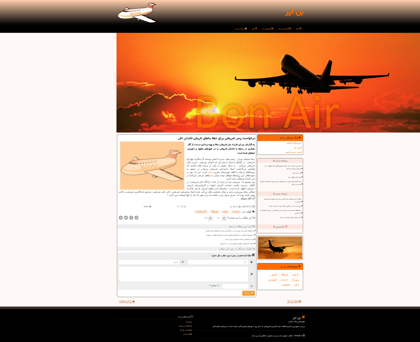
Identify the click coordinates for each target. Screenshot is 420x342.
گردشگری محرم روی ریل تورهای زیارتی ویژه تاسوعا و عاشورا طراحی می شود (280, 183)
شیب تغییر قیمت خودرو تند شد (290, 217)
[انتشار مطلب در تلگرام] (136, 217)
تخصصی (285, 284)
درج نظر (248, 293)
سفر (253, 28)
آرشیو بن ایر (266, 28)
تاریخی (295, 274)
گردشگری (201, 211)
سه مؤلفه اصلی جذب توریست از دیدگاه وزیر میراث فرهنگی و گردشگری (280, 212)
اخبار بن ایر (293, 301)
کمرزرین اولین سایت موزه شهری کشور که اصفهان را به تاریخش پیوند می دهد (283, 167)
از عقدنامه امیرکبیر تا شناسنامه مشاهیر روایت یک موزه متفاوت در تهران (230, 235)
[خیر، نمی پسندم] (210, 217)
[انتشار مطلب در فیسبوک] (131, 217)
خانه (297, 28)
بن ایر (294, 11)
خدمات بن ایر (283, 28)
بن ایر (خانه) (126, 301)
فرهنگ (284, 274)
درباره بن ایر (240, 28)
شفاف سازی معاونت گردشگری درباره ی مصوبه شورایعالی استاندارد (282, 200)
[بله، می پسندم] (224, 217)
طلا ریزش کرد (296, 173)
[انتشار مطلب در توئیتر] (126, 217)
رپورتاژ (295, 279)
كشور (274, 274)
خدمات (284, 279)
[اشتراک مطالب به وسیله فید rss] (120, 217)
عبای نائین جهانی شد (294, 177)
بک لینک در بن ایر (185, 326)
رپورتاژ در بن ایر (186, 330)
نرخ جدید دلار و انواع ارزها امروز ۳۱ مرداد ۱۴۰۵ (284, 206)
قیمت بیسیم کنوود (293, 152)
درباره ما (189, 321)
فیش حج (298, 147)
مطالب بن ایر (187, 334)
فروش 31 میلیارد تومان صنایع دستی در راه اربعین (237, 243)
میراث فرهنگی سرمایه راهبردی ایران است (239, 239)
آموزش (273, 279)
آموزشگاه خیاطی (294, 143)
